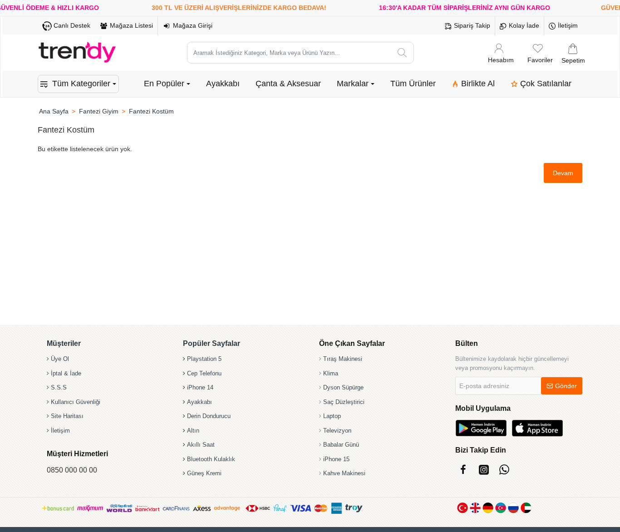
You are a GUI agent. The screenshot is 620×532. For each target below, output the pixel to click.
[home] (53, 111)
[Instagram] (484, 470)
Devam (563, 173)
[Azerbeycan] (500, 507)
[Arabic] (526, 507)
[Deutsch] (487, 507)
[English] (475, 507)
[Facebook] (463, 470)
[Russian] (513, 507)
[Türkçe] (462, 507)
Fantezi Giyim (98, 111)
